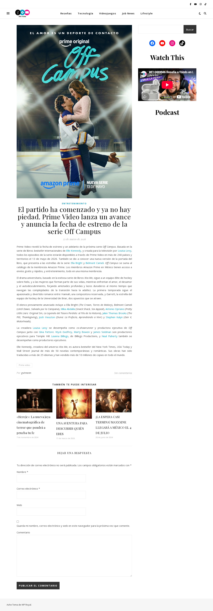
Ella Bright (77, 263)
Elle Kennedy (73, 250)
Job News (128, 13)
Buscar (190, 29)
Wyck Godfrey (63, 332)
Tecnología (85, 13)
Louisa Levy (124, 250)
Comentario (23, 532)
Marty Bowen (82, 332)
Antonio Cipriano (115, 309)
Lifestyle (147, 13)
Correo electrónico (28, 488)
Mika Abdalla (68, 309)
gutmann (26, 372)
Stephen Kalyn (114, 317)
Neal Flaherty (109, 336)
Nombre (22, 472)
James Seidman (102, 332)
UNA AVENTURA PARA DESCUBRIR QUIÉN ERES (71, 428)
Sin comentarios (123, 373)
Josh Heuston (47, 317)
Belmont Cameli (95, 263)
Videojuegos (107, 13)
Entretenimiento (74, 203)
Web (19, 505)
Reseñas (66, 13)
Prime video (24, 365)
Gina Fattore (46, 332)
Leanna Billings (59, 336)
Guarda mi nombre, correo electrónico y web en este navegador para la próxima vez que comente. (73, 525)
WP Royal (26, 604)
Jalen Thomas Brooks (114, 313)
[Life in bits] (22, 13)
